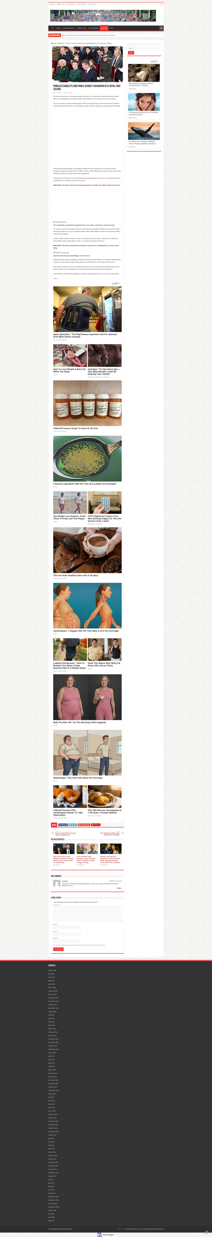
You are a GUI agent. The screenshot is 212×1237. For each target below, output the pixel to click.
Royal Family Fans (137, 1229)
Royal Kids (104, 28)
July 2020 (51, 1214)
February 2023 (52, 1114)
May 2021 (51, 1186)
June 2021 (51, 1183)
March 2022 (52, 1152)
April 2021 (51, 1190)
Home (52, 28)
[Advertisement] (87, 137)
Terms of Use (82, 4)
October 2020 (52, 1203)
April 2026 (51, 984)
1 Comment (58, 92)
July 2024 (51, 1056)
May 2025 (51, 1022)
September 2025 (53, 1008)
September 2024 (53, 1049)
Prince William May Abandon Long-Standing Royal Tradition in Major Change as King (86, 860)
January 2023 (52, 1118)
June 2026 (51, 977)
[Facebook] (163, 4)
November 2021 (53, 1166)
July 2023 (51, 1097)
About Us (52, 4)
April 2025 (51, 1025)
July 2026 (51, 974)
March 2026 (52, 987)
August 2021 (52, 1176)
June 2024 (51, 1059)
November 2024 (53, 1042)
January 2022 (52, 1159)
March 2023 (52, 1111)
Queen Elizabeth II (69, 28)
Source (55, 278)
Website (55, 938)
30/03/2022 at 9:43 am (115, 881)
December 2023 (53, 1080)
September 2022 (53, 1131)
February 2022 (52, 1155)
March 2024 (52, 1070)
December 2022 (53, 1121)
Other (111, 28)
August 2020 (52, 1210)
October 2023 (52, 1087)
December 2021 (53, 1162)
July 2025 (51, 1015)
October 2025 (52, 1005)
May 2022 (51, 1145)
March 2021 (52, 1193)
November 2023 (53, 1083)
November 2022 (53, 1125)
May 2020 (51, 1221)
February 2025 (52, 1032)
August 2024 (52, 1053)
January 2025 (52, 1035)
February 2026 (52, 991)
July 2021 (51, 1179)
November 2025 (53, 1001)
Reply (119, 888)
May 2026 (51, 981)
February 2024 (52, 1073)
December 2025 (53, 998)
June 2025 (51, 1018)
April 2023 (51, 1107)
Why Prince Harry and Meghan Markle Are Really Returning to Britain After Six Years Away (89, 35)
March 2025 (52, 1029)
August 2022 (52, 1135)
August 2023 (52, 1094)
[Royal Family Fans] (103, 15)
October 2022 (52, 1128)
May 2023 (51, 1104)
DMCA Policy (61, 4)
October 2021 (52, 1169)
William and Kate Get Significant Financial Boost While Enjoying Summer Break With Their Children (110, 860)
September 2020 (53, 1207)
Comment (57, 905)
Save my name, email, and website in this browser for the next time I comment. (80, 945)
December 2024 (53, 1039)
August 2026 (52, 970)
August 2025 (52, 1011)
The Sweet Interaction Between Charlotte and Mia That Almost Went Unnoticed (91, 185)
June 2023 (51, 1101)
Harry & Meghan (93, 28)
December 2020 (53, 1197)
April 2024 (51, 1066)
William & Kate (81, 28)
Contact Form (92, 4)
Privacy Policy (71, 4)
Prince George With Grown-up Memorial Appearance (65, 833)
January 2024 (52, 1077)
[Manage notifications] (207, 1232)
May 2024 (51, 1063)
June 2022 (51, 1142)
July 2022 (51, 1138)
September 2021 (53, 1173)
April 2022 (51, 1149)
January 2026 (52, 994)
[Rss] (161, 4)
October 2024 (52, 1046)
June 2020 (51, 1217)
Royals (59, 28)
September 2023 (53, 1090)
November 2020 (53, 1200)
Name (55, 924)
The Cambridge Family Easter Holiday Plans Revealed (109, 833)
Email (55, 931)
